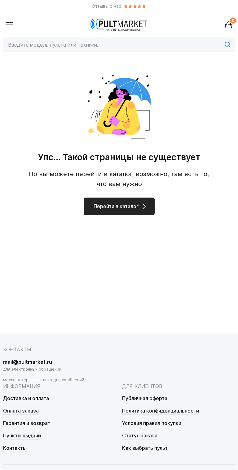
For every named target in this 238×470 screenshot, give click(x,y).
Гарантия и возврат (26, 423)
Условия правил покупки (151, 423)
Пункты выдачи (22, 435)
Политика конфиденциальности (160, 411)
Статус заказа (139, 435)
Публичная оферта (144, 398)
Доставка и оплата (26, 398)
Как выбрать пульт (145, 448)
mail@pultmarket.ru (27, 362)
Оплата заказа (21, 411)
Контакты (15, 448)
